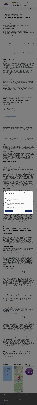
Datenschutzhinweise (19, 195)
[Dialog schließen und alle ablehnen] (32, 191)
